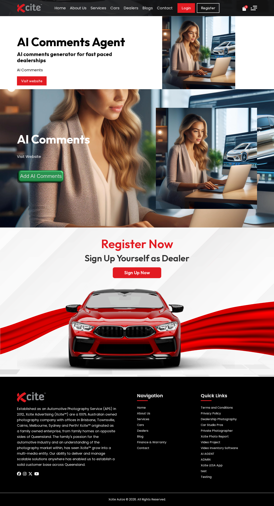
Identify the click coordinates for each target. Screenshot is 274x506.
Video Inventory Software (219, 448)
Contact (165, 8)
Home (60, 8)
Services (98, 8)
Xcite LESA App (212, 465)
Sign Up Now (137, 272)
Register (208, 8)
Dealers (131, 8)
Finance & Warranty (151, 442)
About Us (78, 8)
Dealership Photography (219, 419)
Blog (140, 436)
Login (186, 8)
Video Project (210, 442)
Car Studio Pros (212, 425)
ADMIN (205, 459)
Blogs (147, 8)
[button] (254, 8)
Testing (206, 477)
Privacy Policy (211, 413)
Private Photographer (217, 431)
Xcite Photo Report (215, 436)
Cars (114, 8)
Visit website (31, 81)
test (204, 471)
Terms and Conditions (217, 407)
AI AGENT (207, 454)
